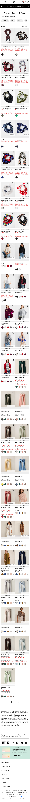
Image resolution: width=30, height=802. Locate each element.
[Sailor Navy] (2, 146)
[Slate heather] (22, 387)
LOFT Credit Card (6, 766)
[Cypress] (2, 419)
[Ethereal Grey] (17, 54)
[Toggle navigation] (2, 2)
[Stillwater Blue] (17, 484)
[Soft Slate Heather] (25, 513)
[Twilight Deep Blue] (19, 513)
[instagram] (4, 743)
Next (28, 6)
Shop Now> (21, 6)
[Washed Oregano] (2, 116)
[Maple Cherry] (2, 239)
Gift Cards (4, 774)
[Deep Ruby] (11, 266)
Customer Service (6, 786)
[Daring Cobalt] (2, 177)
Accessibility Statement (16, 792)
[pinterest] (18, 743)
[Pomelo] (19, 387)
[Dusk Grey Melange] (11, 327)
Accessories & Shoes (9, 10)
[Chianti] (2, 85)
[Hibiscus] (2, 517)
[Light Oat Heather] (2, 631)
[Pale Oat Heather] (17, 354)
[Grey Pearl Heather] (5, 266)
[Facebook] (9, 743)
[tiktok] (14, 743)
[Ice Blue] (17, 664)
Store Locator (5, 778)
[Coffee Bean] (2, 664)
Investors (9, 794)
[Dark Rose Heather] (17, 513)
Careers (3, 782)
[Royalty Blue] (17, 146)
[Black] (2, 54)
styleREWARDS (5, 762)
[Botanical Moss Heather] (22, 513)
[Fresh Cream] (2, 545)
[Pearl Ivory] (2, 266)
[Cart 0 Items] (28, 2)
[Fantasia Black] (17, 296)
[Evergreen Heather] (17, 387)
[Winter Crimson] (8, 266)
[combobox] (22, 26)
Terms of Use (16, 790)
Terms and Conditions (14, 736)
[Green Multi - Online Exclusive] (17, 116)
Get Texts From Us (6, 770)
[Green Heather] (25, 387)
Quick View (7, 44)
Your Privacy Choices (14, 796)
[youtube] (27, 743)
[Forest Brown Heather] (17, 545)
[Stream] (17, 603)
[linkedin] (23, 743)
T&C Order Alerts (17, 794)
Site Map (25, 792)
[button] (12, 16)
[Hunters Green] (2, 696)
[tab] (5, 20)
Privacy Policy (8, 790)
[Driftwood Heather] (17, 631)
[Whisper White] (17, 85)
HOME (2, 10)
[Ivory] (2, 208)
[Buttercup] (2, 484)
